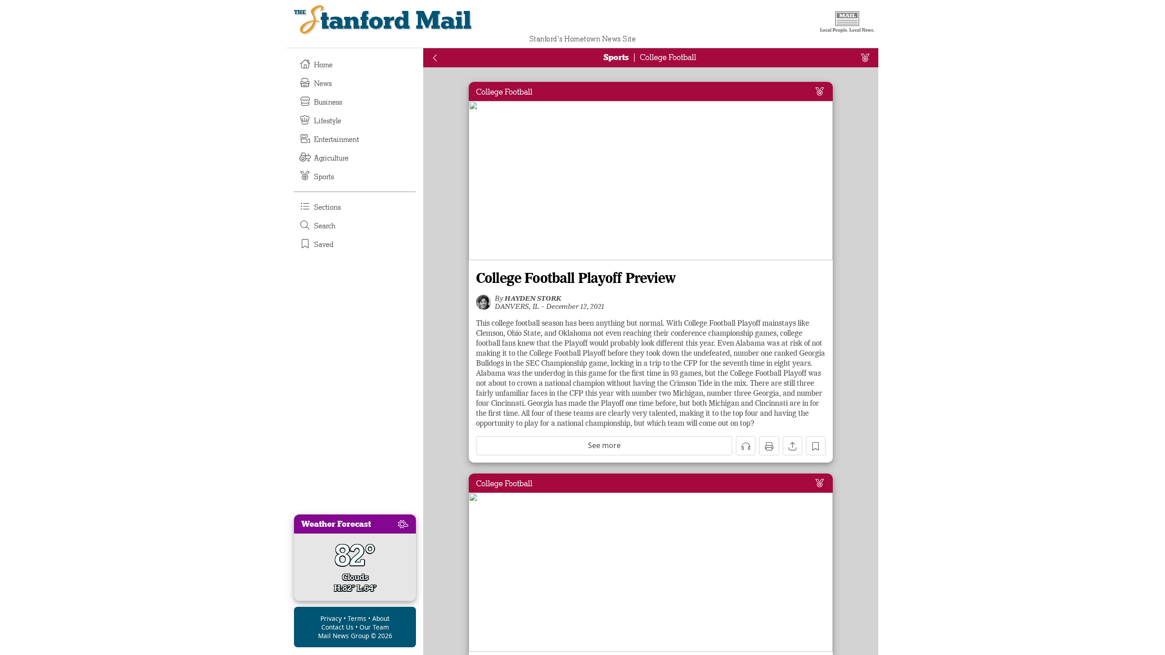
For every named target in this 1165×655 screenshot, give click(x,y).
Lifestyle (327, 121)
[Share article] (792, 445)
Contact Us (337, 627)
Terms (357, 618)
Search (324, 226)
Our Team (374, 627)
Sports (324, 176)
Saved (324, 244)
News (323, 83)
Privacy (331, 618)
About (381, 618)
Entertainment (336, 139)
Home (323, 65)
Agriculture (331, 158)
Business (328, 102)
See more (604, 445)
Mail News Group (343, 635)
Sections (327, 207)
